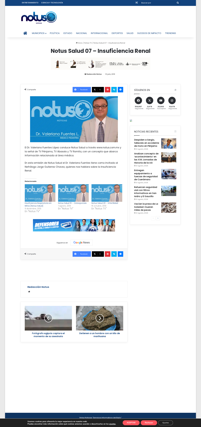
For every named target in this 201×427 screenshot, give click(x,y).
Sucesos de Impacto (149, 33)
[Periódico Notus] (39, 17)
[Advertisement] (74, 270)
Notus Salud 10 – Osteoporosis (72, 203)
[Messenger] (120, 89)
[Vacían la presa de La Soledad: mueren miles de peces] (168, 207)
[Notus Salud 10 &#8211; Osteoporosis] (73, 193)
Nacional (81, 33)
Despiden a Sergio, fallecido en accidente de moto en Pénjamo (146, 143)
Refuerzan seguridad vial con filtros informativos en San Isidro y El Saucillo (145, 192)
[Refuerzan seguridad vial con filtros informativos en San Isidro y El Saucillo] (168, 191)
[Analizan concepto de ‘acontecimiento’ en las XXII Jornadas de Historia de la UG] (168, 157)
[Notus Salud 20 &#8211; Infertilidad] (106, 193)
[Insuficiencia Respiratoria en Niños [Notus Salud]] (40, 193)
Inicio (80, 43)
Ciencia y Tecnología (52, 2)
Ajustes (165, 422)
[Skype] (114, 89)
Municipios (38, 33)
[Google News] (82, 243)
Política (55, 33)
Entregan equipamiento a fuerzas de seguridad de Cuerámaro (146, 175)
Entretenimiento (30, 2)
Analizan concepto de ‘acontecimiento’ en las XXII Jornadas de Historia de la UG (146, 158)
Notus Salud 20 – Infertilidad (104, 203)
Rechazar (149, 422)
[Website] (29, 291)
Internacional (99, 33)
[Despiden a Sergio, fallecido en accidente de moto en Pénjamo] (168, 143)
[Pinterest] (107, 89)
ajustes (112, 424)
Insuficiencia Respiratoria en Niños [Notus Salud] (38, 204)
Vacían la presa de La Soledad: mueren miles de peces (146, 207)
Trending (170, 33)
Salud (130, 33)
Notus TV (88, 43)
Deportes (117, 33)
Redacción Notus (94, 74)
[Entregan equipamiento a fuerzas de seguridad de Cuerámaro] (168, 174)
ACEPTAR (131, 422)
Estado (67, 33)
